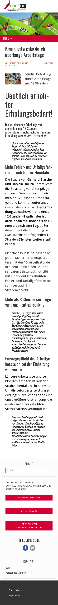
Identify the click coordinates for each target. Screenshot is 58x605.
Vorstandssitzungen (15, 572)
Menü (6, 38)
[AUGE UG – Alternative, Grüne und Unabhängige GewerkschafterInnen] (14, 5)
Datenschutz (15, 590)
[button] (25, 548)
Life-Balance (11, 65)
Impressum (14, 595)
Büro (8, 567)
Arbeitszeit (10, 63)
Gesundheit (22, 63)
